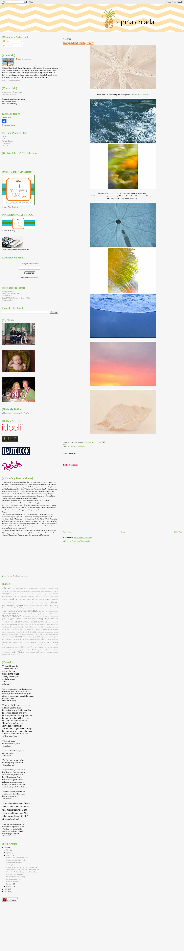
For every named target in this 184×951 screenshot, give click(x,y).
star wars (17, 647)
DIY (50, 605)
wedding (49, 652)
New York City (17, 634)
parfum (51, 637)
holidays (12, 622)
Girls (56, 614)
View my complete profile (11, 80)
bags (39, 591)
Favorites (33, 610)
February (9, 884)
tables (10, 650)
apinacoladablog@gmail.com (12, 92)
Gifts (51, 613)
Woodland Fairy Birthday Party (15, 877)
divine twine (44, 606)
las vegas (38, 627)
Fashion (4, 139)
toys (20, 650)
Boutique (9, 596)
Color (9, 603)
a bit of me (8, 588)
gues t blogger (53, 616)
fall (57, 608)
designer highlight (15, 605)
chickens (4, 599)
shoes (32, 645)
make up (39, 629)
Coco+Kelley (54, 599)
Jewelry (54, 624)
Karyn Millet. (143, 94)
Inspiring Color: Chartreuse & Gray (17, 858)
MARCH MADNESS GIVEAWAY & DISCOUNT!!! (22, 867)
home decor (22, 621)
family (4, 610)
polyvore (5, 642)
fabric (53, 608)
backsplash (34, 591)
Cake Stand (20, 596)
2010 (6, 889)
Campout (37, 596)
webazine (42, 652)
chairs (51, 596)
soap (52, 645)
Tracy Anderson (27, 650)
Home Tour (49, 622)
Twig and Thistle (53, 650)
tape (14, 650)
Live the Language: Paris (13, 879)
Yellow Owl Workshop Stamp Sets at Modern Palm (22, 872)
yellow (13, 654)
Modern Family (20, 632)
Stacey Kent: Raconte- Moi (11, 293)
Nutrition (29, 634)
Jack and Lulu (29, 624)
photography (82, 446)
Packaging (32, 637)
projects (40, 642)
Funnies (27, 614)
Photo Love (73, 446)
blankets (32, 594)
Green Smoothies (44, 616)
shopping (37, 645)
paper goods (44, 637)
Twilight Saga (6, 652)
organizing (18, 636)
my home (54, 632)
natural (11, 634)
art (69, 446)
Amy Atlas (38, 589)
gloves (29, 616)
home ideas (37, 621)
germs (46, 614)
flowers (41, 611)
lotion (4, 629)
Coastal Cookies (7, 300)
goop (32, 616)
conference (14, 603)
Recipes (4, 137)
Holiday (5, 621)
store (36, 647)
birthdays (11, 594)
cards (47, 596)
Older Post (178, 532)
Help (56, 619)
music (49, 632)
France (51, 611)
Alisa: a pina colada (24, 59)
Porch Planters (7, 296)
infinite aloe (5, 624)
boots (3, 596)
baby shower (20, 591)
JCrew (37, 624)
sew (28, 645)
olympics (48, 634)
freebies (55, 611)
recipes (54, 642)
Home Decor (6, 143)
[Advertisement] (16, 555)
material (4, 632)
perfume (16, 639)
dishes (37, 605)
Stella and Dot (27, 647)
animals (44, 588)
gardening (41, 614)
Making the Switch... (9, 291)
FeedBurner (34, 277)
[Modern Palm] (4, 122)
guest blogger (8, 618)
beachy (55, 591)
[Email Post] (103, 442)
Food (46, 611)
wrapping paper (6, 654)
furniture (34, 614)
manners (45, 629)
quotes (46, 642)
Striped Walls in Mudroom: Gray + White (16, 298)
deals (49, 603)
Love (8, 629)
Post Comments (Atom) (83, 537)
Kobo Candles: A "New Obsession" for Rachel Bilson (22, 869)
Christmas (22, 599)
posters (15, 642)
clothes (35, 599)
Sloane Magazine (46, 645)
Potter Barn (22, 642)
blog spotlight (47, 594)
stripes (41, 647)
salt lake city (18, 645)
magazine (31, 629)
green (37, 616)
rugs (10, 645)
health (52, 618)
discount (31, 606)
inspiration (13, 624)
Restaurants (5, 645)
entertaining (30, 608)
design (4, 605)
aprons (4, 591)
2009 (6, 892)
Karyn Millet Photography (78, 43)
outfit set (25, 637)
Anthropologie (53, 588)
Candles (43, 596)
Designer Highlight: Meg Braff (15, 860)
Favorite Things (7, 141)
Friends (4, 613)
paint (38, 636)
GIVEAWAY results (19, 616)
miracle (9, 632)
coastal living (44, 599)
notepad (24, 634)
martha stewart (53, 629)
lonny (56, 627)
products (34, 642)
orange (11, 637)
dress (11, 608)
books (55, 593)
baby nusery (13, 591)
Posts (7, 41)
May (8, 850)
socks (8, 647)
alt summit (30, 588)
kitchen (31, 627)
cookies (19, 603)
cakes (25, 596)
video (27, 652)
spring (12, 647)
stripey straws (48, 647)
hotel (56, 622)
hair (29, 618)
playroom (55, 639)
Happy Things (44, 618)
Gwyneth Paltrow (21, 618)
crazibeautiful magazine (33, 603)
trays (38, 650)
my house (5, 634)
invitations (21, 624)
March (8, 855)
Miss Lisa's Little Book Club (14, 874)
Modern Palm (6, 118)
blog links (38, 594)
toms (16, 650)
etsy (43, 608)
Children (13, 599)
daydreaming (43, 603)
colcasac (4, 603)
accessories (19, 588)
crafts (24, 603)
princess (28, 642)
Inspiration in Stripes (12, 881)
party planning (7, 639)
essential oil (37, 608)
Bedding (5, 593)
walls (37, 652)
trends (42, 650)
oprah (6, 637)
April (8, 852)
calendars (31, 596)
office (33, 634)
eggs (24, 608)
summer (55, 647)
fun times (20, 614)
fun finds (12, 613)
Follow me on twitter (9, 94)
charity (56, 596)
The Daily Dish (10, 865)
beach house (49, 591)
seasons (24, 645)
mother (39, 632)
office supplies (40, 634)
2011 (6, 847)
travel (34, 649)
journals (15, 627)
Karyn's (150, 195)
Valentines (20, 652)
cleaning (28, 599)
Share (65, 444)
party (56, 637)
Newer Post (67, 532)
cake (14, 596)
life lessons (45, 627)
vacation (13, 652)
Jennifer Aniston (45, 624)
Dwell (20, 608)
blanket (27, 594)
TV (45, 649)
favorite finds (21, 610)
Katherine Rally (23, 627)
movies (43, 632)
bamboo (43, 591)
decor (54, 602)
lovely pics (23, 629)
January (9, 886)
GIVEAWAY (6, 616)
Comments (9, 46)
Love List (5, 145)
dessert (26, 605)
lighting (51, 627)
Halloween (35, 619)
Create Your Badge (8, 125)
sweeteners (5, 650)
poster (10, 642)
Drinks (16, 608)
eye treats (48, 608)
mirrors (13, 632)
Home (123, 532)
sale (13, 645)
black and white (20, 594)
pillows (43, 639)
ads (25, 589)
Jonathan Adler (7, 627)
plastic (49, 639)
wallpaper (32, 652)
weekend (55, 652)
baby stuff (27, 591)
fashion (11, 610)
